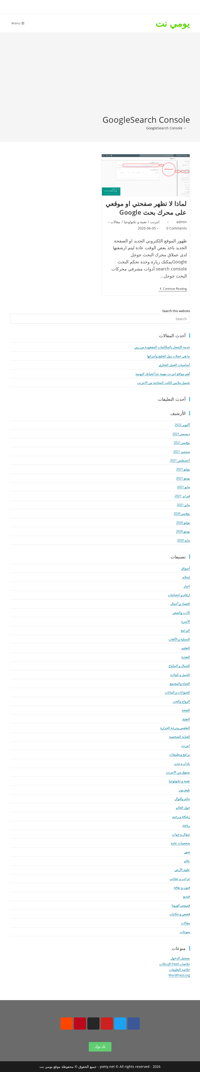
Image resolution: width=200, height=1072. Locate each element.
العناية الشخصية (179, 736)
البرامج (185, 630)
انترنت (155, 222)
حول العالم (183, 807)
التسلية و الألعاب (179, 639)
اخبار (187, 586)
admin (181, 222)
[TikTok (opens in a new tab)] (80, 6)
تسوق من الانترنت (178, 772)
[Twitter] (120, 1023)
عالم (187, 861)
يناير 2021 (183, 504)
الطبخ (186, 719)
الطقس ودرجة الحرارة (175, 728)
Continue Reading (173, 289)
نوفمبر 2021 (182, 442)
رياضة (186, 825)
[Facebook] (134, 1023)
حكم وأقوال (182, 798)
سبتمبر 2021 (181, 451)
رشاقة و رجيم (181, 816)
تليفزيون (184, 790)
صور (187, 852)
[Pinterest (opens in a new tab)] (103, 6)
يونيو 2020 (183, 531)
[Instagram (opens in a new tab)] (95, 6)
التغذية (185, 657)
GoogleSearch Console (164, 128)
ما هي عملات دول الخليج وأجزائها (168, 356)
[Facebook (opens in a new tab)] (111, 6)
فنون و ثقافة (182, 887)
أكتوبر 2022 (182, 424)
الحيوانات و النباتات (177, 692)
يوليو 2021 (183, 469)
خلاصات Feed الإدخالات (174, 964)
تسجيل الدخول (180, 958)
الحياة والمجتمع (180, 683)
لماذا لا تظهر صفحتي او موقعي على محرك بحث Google (146, 208)
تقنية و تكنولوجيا (135, 222)
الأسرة (185, 621)
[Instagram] (93, 1023)
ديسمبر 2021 (181, 433)
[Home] (188, 128)
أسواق (185, 568)
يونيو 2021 (183, 478)
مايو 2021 (183, 487)
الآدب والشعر (181, 612)
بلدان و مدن (182, 763)
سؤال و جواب (181, 834)
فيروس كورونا (181, 905)
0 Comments (176, 228)
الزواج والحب (181, 701)
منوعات (185, 931)
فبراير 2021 (182, 496)
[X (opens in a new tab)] (119, 6)
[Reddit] (66, 1023)
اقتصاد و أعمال (180, 603)
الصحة (186, 710)
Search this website (176, 311)
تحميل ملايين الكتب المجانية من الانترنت (163, 382)
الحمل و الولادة (180, 674)
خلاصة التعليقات (179, 969)
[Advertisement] (100, 77)
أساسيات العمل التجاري (174, 365)
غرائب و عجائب (180, 878)
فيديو (186, 896)
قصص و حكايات (180, 914)
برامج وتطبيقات (179, 754)
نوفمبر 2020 (182, 513)
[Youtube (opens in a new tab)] (87, 6)
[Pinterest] (80, 1023)
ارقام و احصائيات (179, 595)
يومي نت (173, 23)
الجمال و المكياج (179, 665)
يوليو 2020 (183, 522)
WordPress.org (179, 975)
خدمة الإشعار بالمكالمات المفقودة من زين (162, 347)
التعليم (185, 648)
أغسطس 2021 (180, 460)
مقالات (115, 222)
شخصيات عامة (180, 843)
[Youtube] (107, 1023)
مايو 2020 (183, 540)
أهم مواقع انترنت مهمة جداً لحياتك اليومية (162, 374)
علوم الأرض (182, 869)
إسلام (186, 577)
